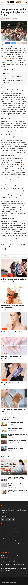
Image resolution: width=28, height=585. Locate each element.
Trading (17, 543)
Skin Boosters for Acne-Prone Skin (11, 332)
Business (3, 533)
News (16, 527)
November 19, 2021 (12, 430)
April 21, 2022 (11, 424)
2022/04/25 (14, 18)
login (6, 417)
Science (17, 533)
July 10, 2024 (4, 309)
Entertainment (4, 537)
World (16, 549)
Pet (16, 529)
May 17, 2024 (4, 334)
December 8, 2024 (5, 283)
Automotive (4, 529)
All (1, 527)
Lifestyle (6, 6)
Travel (16, 545)
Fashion (3, 539)
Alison (7, 18)
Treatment (17, 547)
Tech (16, 539)
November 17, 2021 (6, 473)
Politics (17, 531)
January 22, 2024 (5, 360)
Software (17, 535)
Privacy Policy (10, 580)
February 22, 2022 (12, 444)
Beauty (3, 531)
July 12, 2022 (11, 493)
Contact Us (17, 580)
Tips (16, 541)
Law (2, 547)
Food (2, 541)
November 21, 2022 (12, 450)
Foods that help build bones (15, 428)
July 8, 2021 (11, 437)
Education (3, 535)
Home (2, 6)
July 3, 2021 (11, 480)
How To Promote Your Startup (15, 422)
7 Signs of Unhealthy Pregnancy (10, 471)
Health (2, 543)
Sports (16, 537)
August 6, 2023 (4, 413)
